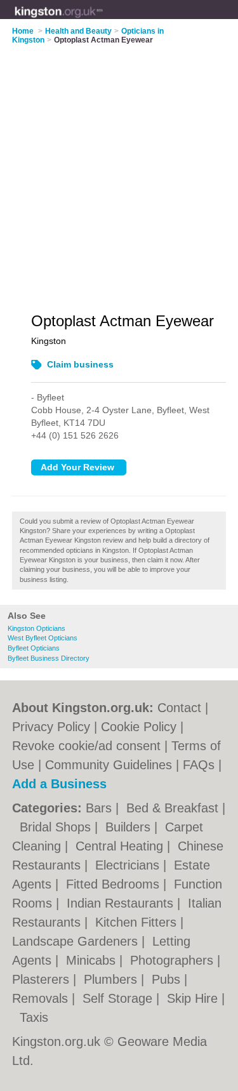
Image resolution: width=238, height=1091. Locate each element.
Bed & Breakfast (174, 808)
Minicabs (92, 960)
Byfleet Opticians (34, 648)
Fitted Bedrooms (114, 884)
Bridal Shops (57, 827)
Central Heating (121, 846)
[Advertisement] (119, 170)
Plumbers (112, 979)
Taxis (34, 1017)
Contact (179, 708)
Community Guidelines (108, 765)
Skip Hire (194, 998)
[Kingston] (103, 19)
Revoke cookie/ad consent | (91, 746)
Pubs (168, 979)
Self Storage (119, 998)
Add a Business (59, 784)
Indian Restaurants (122, 903)
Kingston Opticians (36, 628)
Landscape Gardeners (77, 941)
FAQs (199, 765)
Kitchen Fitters (137, 922)
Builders (129, 827)
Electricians (129, 865)
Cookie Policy (138, 727)
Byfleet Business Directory (48, 658)
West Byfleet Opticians (42, 638)
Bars (101, 808)
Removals (42, 998)
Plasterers (42, 979)
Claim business (80, 364)
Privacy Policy (51, 727)
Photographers (173, 960)
